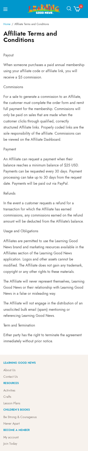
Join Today (10, 443)
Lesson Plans (11, 403)
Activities (9, 390)
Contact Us (10, 376)
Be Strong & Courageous (20, 417)
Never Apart (11, 423)
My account (11, 437)
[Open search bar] (69, 8)
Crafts (7, 396)
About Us (9, 370)
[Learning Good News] (44, 9)
